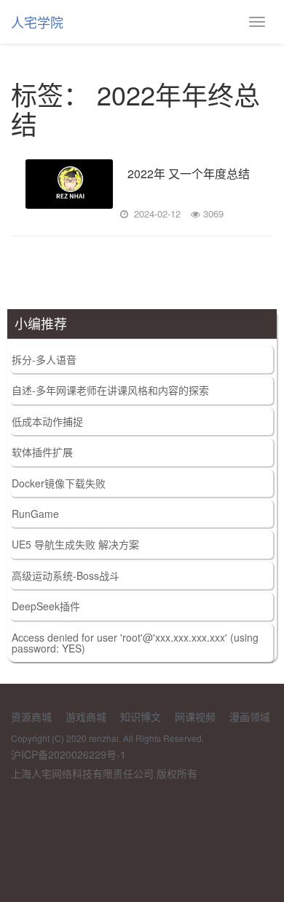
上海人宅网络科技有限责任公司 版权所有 (104, 773)
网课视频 (195, 716)
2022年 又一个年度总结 (188, 174)
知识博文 (140, 716)
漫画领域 (249, 716)
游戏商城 (86, 716)
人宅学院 (37, 21)
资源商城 (31, 716)
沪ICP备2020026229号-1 (68, 754)
